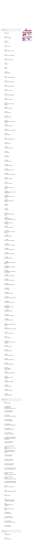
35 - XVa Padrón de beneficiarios (8, 108)
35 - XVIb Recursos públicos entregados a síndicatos (9, 121)
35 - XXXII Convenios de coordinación (8, 227)
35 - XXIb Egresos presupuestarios (8, 147)
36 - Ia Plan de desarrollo (7, 402)
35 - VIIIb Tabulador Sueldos (7, 72)
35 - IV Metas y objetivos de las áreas (9, 50)
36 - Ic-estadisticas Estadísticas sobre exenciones (9, 429)
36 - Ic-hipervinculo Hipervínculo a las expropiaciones (10, 424)
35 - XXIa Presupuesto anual (7, 143)
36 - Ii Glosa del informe (7, 495)
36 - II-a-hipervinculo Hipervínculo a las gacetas (8, 517)
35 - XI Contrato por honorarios (8, 90)
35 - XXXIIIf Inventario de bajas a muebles (9, 253)
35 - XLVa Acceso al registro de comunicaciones (7, 368)
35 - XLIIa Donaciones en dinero (8, 346)
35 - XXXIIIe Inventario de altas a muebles (9, 249)
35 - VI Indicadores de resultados (8, 59)
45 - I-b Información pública (7, 538)
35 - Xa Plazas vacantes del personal (9, 81)
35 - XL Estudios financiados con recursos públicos (10, 324)
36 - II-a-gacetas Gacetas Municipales (7, 513)
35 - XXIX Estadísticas (6, 209)
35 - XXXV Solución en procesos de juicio (9, 275)
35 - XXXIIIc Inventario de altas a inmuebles (9, 240)
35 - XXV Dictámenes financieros (8, 183)
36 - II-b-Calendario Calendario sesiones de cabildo (9, 521)
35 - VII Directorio (6, 64)
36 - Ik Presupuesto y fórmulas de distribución (8, 504)
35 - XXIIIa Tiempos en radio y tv (7, 161)
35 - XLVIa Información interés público (9, 381)
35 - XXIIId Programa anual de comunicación (9, 174)
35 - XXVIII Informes (6, 205)
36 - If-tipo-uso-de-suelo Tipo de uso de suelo (8, 455)
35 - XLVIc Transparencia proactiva (8, 390)
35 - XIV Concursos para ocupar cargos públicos (9, 103)
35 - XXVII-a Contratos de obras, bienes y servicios (9, 196)
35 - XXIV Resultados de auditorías (8, 178)
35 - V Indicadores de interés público (9, 55)
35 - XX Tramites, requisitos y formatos (9, 139)
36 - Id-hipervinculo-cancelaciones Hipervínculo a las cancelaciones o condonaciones (10, 438)
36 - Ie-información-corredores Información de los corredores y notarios (9, 451)
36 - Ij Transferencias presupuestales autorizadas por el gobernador (9, 500)
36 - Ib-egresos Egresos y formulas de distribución (10, 416)
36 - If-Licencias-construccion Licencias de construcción (9, 464)
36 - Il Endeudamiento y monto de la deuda (9, 508)
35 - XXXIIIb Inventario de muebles (8, 236)
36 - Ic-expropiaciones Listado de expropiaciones (8, 420)
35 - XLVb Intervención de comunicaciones (9, 372)
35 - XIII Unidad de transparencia (8, 99)
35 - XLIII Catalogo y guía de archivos (8, 355)
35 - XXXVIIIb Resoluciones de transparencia (9, 302)
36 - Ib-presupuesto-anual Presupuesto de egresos (8, 411)
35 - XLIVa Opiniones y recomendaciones (9, 359)
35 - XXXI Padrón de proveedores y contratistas (8, 222)
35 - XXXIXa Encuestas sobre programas (9, 315)
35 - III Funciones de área (7, 46)
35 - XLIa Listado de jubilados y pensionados (10, 328)
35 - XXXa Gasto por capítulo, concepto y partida (9, 214)
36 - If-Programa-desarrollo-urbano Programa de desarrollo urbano (10, 469)
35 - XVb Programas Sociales (7, 112)
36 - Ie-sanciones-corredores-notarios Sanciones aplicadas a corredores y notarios (10, 447)
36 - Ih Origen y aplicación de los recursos (10, 491)
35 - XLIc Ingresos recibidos (7, 337)
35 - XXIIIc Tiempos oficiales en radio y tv (9, 169)
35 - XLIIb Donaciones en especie (8, 350)
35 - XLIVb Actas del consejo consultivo (9, 363)
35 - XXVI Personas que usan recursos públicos (9, 187)
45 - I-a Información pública (7, 534)
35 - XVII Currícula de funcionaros (8, 125)
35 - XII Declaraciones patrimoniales (9, 94)
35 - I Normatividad (6, 33)
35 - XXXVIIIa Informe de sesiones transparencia (10, 297)
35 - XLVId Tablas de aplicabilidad (8, 394)
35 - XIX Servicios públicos (7, 134)
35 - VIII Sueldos (5, 68)
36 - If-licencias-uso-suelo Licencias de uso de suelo (8, 460)
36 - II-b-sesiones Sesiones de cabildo (7, 526)
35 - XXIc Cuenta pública (6, 152)
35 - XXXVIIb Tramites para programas (8, 293)
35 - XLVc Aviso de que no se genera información (8, 377)
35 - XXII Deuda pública (6, 156)
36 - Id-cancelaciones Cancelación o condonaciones (9, 433)
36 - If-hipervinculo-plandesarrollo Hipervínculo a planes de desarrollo (10, 482)
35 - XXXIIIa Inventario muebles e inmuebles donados (9, 231)
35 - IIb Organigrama (6, 41)
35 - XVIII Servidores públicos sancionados (9, 130)
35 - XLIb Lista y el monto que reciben (9, 333)
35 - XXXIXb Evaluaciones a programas (8, 319)
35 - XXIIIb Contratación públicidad (8, 165)
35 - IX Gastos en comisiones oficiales (9, 77)
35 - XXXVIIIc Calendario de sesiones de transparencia (8, 306)
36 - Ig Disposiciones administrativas (9, 486)
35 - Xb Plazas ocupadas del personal (9, 86)
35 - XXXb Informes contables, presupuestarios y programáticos (9, 218)
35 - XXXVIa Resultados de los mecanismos (9, 280)
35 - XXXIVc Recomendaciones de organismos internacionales (9, 271)
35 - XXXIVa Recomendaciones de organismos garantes (9, 262)
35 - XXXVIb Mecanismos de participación (9, 284)
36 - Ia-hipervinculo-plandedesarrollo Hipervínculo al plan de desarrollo (10, 407)
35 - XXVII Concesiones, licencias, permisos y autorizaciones (10, 192)
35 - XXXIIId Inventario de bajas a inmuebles (9, 244)
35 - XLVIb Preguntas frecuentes (8, 386)
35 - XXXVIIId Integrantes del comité (8, 311)
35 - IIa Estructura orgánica (7, 37)
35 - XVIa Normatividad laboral (7, 116)
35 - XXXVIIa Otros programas (7, 288)
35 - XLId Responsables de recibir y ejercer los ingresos (9, 342)
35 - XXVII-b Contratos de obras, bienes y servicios (9, 200)
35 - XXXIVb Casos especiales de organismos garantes (9, 267)
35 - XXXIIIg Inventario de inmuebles (8, 258)
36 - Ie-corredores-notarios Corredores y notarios (8, 442)
